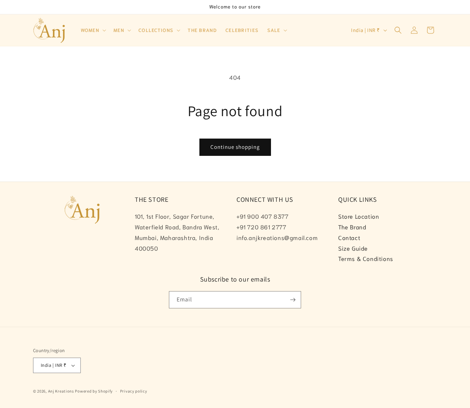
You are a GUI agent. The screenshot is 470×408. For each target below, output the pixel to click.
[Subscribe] (293, 299)
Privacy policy (133, 391)
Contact (349, 237)
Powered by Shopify (94, 391)
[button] (92, 30)
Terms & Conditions (365, 258)
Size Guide (353, 248)
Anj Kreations (61, 391)
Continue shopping (235, 146)
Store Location (358, 216)
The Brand (352, 226)
